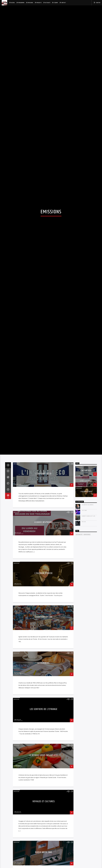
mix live (84, 535)
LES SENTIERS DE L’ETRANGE (43, 723)
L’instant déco (43, 487)
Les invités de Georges (87, 518)
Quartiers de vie (44, 630)
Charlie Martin (17, 779)
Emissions (16, 477)
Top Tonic (84, 524)
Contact (64, 3)
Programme (21, 3)
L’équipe (56, 3)
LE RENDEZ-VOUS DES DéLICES (43, 769)
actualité (79, 548)
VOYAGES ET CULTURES (44, 815)
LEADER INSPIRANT (43, 536)
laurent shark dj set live (88, 529)
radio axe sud (17, 497)
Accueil (13, 3)
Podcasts (39, 3)
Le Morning (44, 677)
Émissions (30, 3)
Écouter (98, 3)
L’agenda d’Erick (44, 587)
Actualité (47, 3)
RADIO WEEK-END (43, 866)
